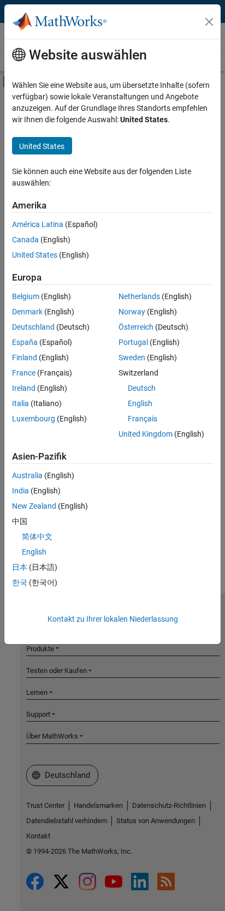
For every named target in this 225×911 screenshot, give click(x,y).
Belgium (25, 296)
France (23, 372)
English (140, 403)
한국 (19, 582)
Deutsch (142, 388)
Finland (24, 357)
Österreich (136, 327)
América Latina (37, 224)
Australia (27, 475)
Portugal (133, 342)
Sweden (132, 357)
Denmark (27, 311)
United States (34, 255)
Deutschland (33, 327)
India (20, 490)
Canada (25, 239)
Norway (132, 311)
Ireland (23, 388)
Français (142, 418)
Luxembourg (33, 418)
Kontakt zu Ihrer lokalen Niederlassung (113, 619)
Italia (20, 403)
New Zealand (34, 506)
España (25, 342)
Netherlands (139, 296)
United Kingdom (146, 434)
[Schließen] (209, 21)
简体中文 (37, 536)
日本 (19, 567)
